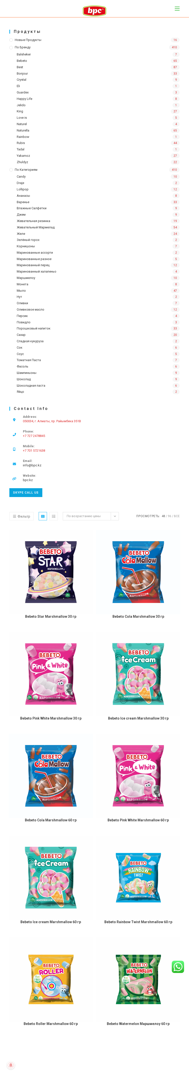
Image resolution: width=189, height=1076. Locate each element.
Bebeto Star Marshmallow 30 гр (50, 616)
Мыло (21, 290)
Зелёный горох (28, 240)
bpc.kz (28, 480)
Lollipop (23, 189)
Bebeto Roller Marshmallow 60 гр (51, 1024)
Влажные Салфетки (32, 208)
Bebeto (22, 61)
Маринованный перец (33, 265)
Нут (19, 297)
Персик (22, 316)
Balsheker (24, 54)
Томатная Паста (29, 360)
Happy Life (24, 99)
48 (163, 516)
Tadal (20, 149)
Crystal (21, 79)
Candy (21, 176)
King (20, 111)
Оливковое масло (30, 309)
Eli (18, 86)
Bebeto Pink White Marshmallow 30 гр (50, 718)
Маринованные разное (34, 259)
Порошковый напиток (33, 328)
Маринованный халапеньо (36, 271)
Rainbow (23, 137)
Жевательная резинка (33, 221)
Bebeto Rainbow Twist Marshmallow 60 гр (138, 922)
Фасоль (22, 366)
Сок (19, 347)
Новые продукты (28, 40)
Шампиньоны (26, 373)
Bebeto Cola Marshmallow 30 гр (138, 616)
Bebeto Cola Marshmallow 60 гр (51, 820)
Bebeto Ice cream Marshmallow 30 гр (138, 718)
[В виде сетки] (43, 516)
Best (20, 67)
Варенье (23, 202)
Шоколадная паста (31, 385)
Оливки (22, 303)
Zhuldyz (22, 162)
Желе (21, 234)
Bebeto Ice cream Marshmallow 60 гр (50, 922)
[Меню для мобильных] (177, 8)
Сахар (21, 335)
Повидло (24, 322)
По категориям (26, 169)
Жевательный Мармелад (36, 227)
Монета (22, 284)
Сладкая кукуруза (30, 341)
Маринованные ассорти (35, 252)
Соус (20, 354)
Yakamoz (23, 155)
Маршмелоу (26, 278)
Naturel (22, 124)
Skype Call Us (26, 492)
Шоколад (24, 379)
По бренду (23, 47)
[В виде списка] (53, 516)
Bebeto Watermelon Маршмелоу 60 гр (138, 1024)
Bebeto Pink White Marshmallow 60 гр (138, 820)
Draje (20, 183)
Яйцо (20, 392)
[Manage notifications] (11, 1065)
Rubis (21, 143)
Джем (21, 214)
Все (177, 516)
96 (169, 516)
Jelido (21, 105)
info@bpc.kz (32, 465)
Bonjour (22, 73)
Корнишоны (26, 246)
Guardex (23, 92)
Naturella (23, 130)
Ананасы (23, 195)
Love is (22, 117)
